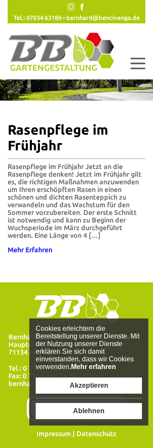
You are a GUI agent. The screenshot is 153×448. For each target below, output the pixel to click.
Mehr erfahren (93, 366)
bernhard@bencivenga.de (103, 17)
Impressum (54, 433)
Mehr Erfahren (30, 250)
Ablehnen (89, 410)
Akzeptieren (89, 385)
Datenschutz (96, 433)
